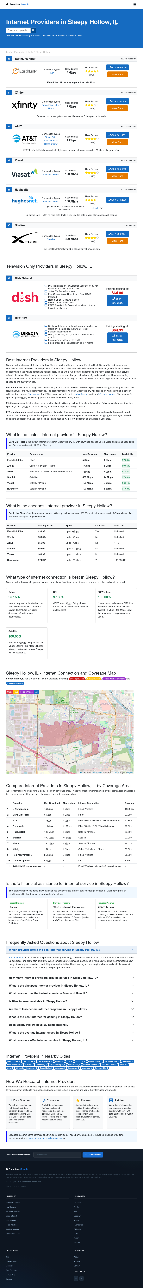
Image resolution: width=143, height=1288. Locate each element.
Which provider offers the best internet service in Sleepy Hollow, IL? (54, 950)
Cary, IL (10, 1068)
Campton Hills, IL (101, 1068)
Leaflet (80, 772)
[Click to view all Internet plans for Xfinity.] (25, 104)
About (76, 1256)
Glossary (9, 1265)
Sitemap (9, 1279)
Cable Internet (11, 1215)
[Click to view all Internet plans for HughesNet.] (25, 199)
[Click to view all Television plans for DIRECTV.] (25, 334)
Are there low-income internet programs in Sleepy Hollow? (48, 1009)
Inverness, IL (87, 1068)
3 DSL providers (93, 678)
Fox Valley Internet (22, 854)
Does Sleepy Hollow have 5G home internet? (38, 1025)
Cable (45, 105)
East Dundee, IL (29, 1061)
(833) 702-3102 (117, 338)
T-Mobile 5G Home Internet (27, 866)
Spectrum (78, 1215)
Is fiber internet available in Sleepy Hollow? (38, 1001)
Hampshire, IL (73, 1068)
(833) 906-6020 (119, 67)
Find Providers (94, 1154)
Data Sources (11, 1270)
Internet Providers (13, 1202)
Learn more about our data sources (45, 1138)
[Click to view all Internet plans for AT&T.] (25, 138)
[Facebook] (76, 1278)
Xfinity (10, 465)
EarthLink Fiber (15, 460)
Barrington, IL (31, 1068)
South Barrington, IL (58, 1064)
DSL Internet (11, 1220)
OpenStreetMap (97, 772)
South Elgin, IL (127, 1061)
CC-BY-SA (115, 772)
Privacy (8, 1186)
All (36, 691)
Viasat (10, 482)
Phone (51, 108)
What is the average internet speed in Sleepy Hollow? (44, 1032)
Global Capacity (21, 860)
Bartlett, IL (124, 1064)
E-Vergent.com (20, 809)
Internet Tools (11, 1261)
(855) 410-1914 (119, 101)
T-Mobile (77, 1229)
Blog (7, 1256)
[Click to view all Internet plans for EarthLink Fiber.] (25, 70)
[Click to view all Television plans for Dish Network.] (25, 296)
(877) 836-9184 (119, 233)
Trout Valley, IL (41, 1064)
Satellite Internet (12, 1229)
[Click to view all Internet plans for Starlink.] (25, 237)
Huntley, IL (29, 1064)
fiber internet (34, 394)
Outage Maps (11, 1274)
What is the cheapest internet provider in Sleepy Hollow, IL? (49, 985)
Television (54, 105)
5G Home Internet (51, 142)
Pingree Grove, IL (95, 1061)
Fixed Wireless (26, 691)
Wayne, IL (20, 1068)
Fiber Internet (11, 1206)
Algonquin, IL (80, 1061)
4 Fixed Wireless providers (114, 678)
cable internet (82, 394)
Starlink (11, 477)
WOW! (76, 1238)
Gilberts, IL (59, 1061)
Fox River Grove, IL (109, 1064)
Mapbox (130, 772)
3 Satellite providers (15, 683)
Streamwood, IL (74, 1064)
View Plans (117, 74)
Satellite (47, 174)
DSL (54, 137)
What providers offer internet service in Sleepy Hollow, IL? (48, 1040)
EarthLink (77, 1202)
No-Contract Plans (13, 1233)
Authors (77, 1261)
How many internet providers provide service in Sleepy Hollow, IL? (53, 978)
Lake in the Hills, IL (14, 1064)
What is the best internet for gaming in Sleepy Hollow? (45, 1017)
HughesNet (13, 488)
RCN (76, 1233)
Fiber (51, 72)
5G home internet (106, 394)
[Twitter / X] (81, 1278)
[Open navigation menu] (135, 4)
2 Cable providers (77, 678)
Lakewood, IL (60, 1068)
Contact (77, 1265)
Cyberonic (18, 826)
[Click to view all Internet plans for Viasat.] (25, 172)
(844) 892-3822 (117, 300)
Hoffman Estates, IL (91, 1064)
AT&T (10, 471)
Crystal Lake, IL (46, 1068)
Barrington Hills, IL (112, 1061)
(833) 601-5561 (119, 135)
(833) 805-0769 (119, 168)
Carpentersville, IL (45, 1061)
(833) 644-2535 (119, 199)
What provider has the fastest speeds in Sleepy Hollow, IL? (48, 993)
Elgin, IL (69, 1061)
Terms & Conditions (19, 1186)
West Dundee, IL (13, 1061)
